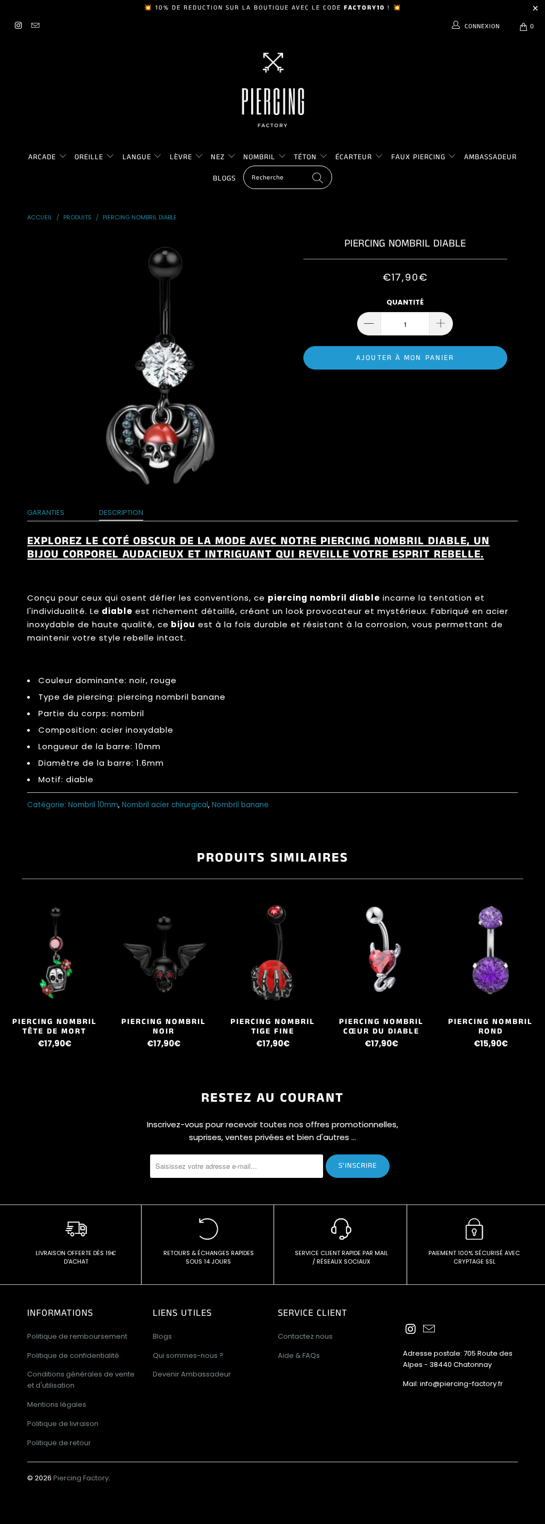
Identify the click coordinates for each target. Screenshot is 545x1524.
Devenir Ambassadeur (192, 1374)
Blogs (224, 178)
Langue (136, 157)
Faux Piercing (418, 157)
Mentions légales (56, 1404)
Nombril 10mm (93, 805)
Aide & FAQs (299, 1355)
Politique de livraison (62, 1424)
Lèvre (182, 157)
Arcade (42, 157)
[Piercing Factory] (272, 90)
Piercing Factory (81, 1478)
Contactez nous (305, 1336)
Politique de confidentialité (73, 1355)
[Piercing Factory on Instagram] (17, 26)
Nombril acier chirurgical (165, 805)
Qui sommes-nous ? (188, 1355)
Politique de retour (59, 1443)
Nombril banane (240, 805)
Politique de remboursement (77, 1336)
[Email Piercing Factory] (34, 26)
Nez (218, 157)
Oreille (90, 157)
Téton (305, 157)
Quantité (405, 302)
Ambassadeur (490, 157)
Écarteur (353, 157)
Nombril (259, 157)
